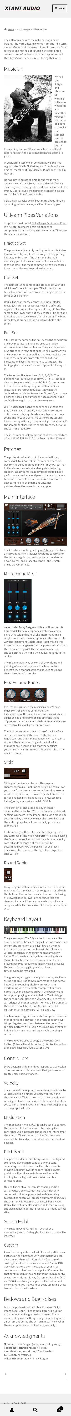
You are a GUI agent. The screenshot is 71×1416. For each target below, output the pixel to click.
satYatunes (46, 550)
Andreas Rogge (39, 1358)
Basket (54, 1407)
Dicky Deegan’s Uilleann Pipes (49, 223)
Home (11, 29)
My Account (12, 1410)
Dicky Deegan (23, 1344)
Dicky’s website (18, 200)
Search (35, 1410)
